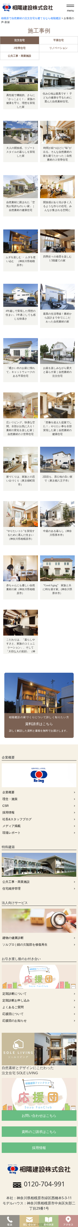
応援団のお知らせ (14, 1020)
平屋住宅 (58, 40)
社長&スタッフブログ (17, 819)
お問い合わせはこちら (39, 1115)
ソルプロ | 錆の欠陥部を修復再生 (24, 944)
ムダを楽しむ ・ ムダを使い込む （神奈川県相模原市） (21, 261)
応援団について (13, 1014)
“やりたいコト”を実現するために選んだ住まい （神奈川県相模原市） (21, 535)
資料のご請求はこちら (39, 1131)
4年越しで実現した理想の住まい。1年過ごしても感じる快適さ (21, 314)
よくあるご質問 (13, 1007)
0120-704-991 (44, 1183)
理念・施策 (10, 799)
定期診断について (14, 993)
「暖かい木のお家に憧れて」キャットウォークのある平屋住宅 (20, 372)
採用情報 (8, 812)
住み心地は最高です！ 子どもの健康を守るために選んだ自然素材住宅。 (57, 97)
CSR (5, 805)
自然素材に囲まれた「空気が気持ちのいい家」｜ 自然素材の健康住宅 (20, 206)
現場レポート (11, 832)
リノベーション (58, 48)
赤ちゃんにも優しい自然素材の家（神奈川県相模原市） (20, 589)
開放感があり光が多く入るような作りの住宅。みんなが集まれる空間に (57, 206)
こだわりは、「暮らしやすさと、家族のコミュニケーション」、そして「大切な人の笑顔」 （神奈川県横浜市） (20, 647)
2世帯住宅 (20, 48)
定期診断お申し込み (16, 1000)
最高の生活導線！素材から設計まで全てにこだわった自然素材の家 (57, 317)
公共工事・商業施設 (19, 55)
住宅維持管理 (11, 888)
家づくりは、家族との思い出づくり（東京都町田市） (20, 480)
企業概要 (8, 792)
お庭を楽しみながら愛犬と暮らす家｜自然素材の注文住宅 (57, 372)
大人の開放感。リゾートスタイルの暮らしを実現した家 (20, 151)
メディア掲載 (11, 826)
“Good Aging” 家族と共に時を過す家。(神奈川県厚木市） (57, 589)
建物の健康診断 (13, 938)
